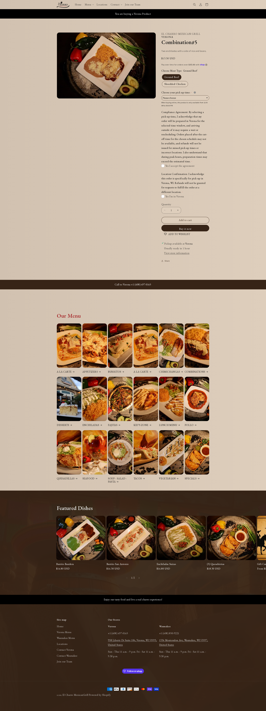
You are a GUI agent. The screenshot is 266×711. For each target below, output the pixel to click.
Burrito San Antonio (118, 564)
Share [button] (167, 261)
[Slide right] (139, 578)
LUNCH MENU (168, 425)
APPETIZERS (90, 371)
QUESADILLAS (66, 478)
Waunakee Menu (66, 638)
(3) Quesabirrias (216, 564)
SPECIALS (191, 478)
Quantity (166, 204)
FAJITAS (112, 425)
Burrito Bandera (65, 564)
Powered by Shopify (100, 694)
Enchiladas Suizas (166, 564)
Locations (62, 644)
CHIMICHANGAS (169, 371)
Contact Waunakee (67, 655)
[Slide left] (127, 578)
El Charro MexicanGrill (75, 694)
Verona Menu (64, 632)
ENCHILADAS (90, 425)
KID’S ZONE (141, 425)
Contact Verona (65, 649)
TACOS (138, 478)
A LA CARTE (64, 371)
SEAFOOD (88, 478)
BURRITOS (114, 371)
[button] (89, 4)
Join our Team (64, 661)
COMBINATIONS (195, 371)
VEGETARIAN (167, 478)
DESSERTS (63, 425)
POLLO (189, 425)
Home (60, 626)
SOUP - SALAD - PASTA (117, 480)
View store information (176, 253)
